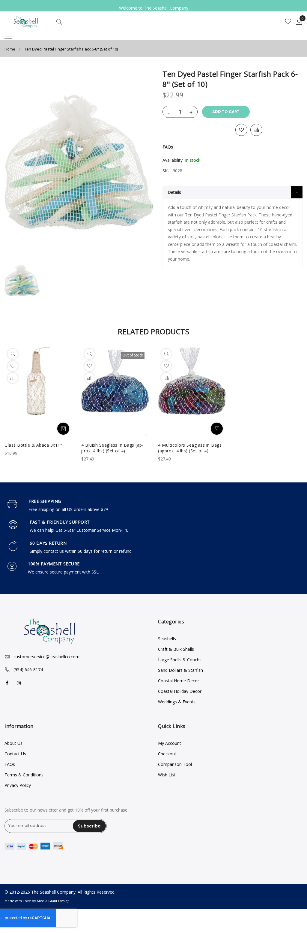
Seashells (167, 638)
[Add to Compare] (256, 130)
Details (174, 192)
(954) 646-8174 (28, 669)
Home (9, 49)
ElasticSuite (45, 930)
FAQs (167, 147)
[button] (12, 378)
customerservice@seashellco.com (46, 656)
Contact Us (15, 754)
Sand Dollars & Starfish (180, 670)
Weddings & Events (176, 702)
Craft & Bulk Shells (176, 649)
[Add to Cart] (63, 429)
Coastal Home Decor (178, 681)
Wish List (166, 775)
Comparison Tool (175, 764)
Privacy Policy (17, 785)
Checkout (167, 754)
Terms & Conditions (23, 775)
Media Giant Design (53, 900)
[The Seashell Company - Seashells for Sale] (25, 21)
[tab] (232, 192)
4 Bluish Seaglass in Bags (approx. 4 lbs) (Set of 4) (112, 448)
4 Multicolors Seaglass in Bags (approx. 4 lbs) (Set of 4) (190, 448)
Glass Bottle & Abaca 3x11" (33, 445)
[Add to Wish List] (241, 130)
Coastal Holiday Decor (179, 691)
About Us (13, 743)
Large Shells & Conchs (179, 659)
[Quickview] (12, 354)
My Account (169, 743)
